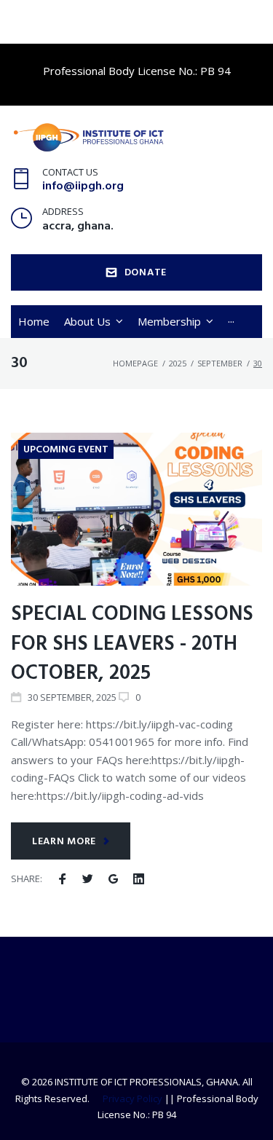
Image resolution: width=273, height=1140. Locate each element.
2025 (177, 363)
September (219, 363)
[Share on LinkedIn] (138, 879)
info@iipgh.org (83, 186)
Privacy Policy (132, 1098)
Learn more (64, 841)
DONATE (145, 272)
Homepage (135, 363)
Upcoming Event (65, 449)
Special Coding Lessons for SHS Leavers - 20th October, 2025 (132, 644)
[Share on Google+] (113, 879)
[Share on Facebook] (62, 879)
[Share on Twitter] (87, 879)
